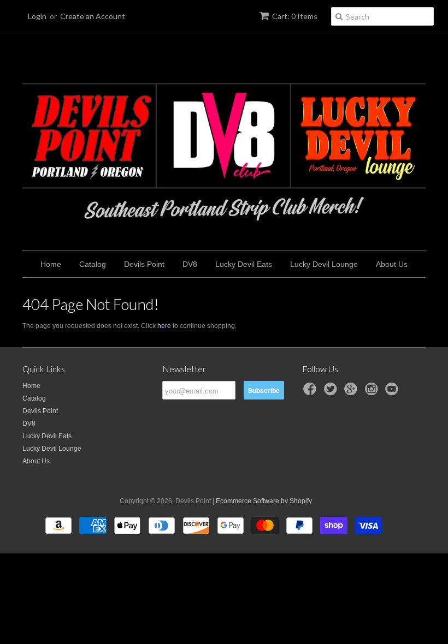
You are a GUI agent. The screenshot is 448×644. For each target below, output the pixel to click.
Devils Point (144, 264)
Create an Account (92, 16)
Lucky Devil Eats (243, 264)
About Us (392, 264)
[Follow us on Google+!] (352, 392)
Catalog (92, 264)
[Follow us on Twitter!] (332, 392)
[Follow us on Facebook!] (311, 392)
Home (50, 264)
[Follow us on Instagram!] (373, 392)
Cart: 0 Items (294, 16)
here (164, 326)
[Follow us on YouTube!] (393, 392)
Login (37, 16)
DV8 (189, 264)
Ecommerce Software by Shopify (264, 501)
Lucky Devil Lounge (324, 264)
